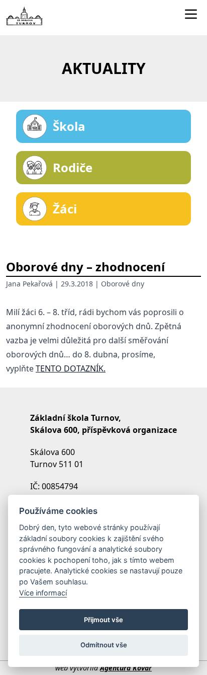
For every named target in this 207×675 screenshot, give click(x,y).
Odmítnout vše (103, 645)
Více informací (43, 592)
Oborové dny (122, 283)
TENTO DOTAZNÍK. (71, 368)
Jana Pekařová (29, 283)
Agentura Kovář (126, 667)
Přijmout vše (103, 620)
